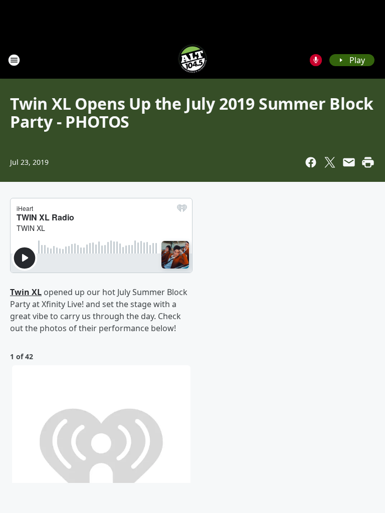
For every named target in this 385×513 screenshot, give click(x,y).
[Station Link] (192, 60)
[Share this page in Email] (349, 162)
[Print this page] (368, 162)
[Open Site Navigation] (14, 60)
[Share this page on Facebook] (311, 162)
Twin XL (26, 292)
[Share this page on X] (330, 162)
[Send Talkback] (316, 60)
